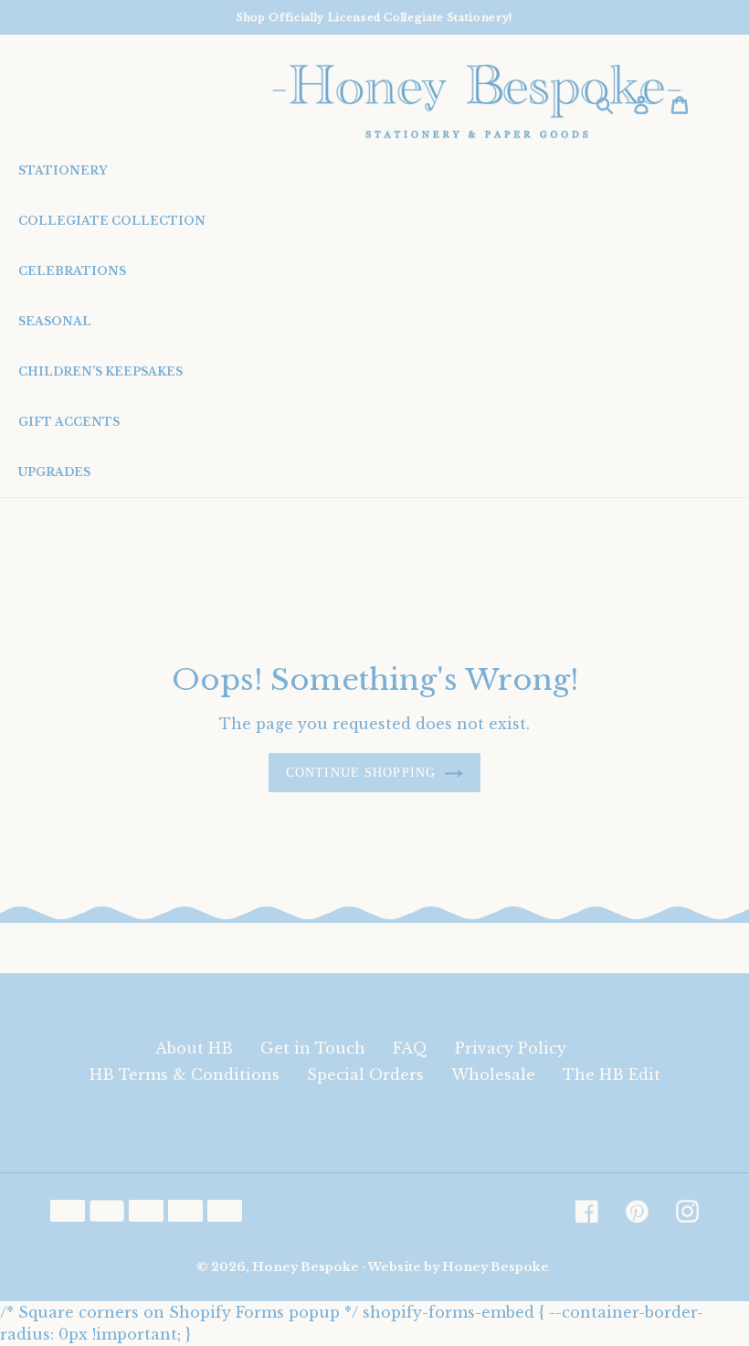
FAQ (410, 1048)
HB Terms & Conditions (185, 1074)
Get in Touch (312, 1048)
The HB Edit (611, 1074)
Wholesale (493, 1074)
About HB (194, 1048)
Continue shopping (361, 772)
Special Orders (365, 1074)
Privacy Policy (510, 1048)
